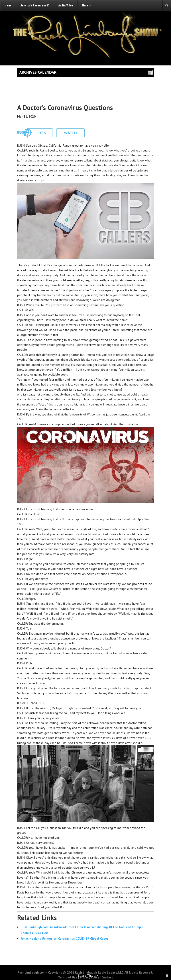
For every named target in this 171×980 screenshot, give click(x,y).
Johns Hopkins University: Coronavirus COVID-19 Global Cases (64, 939)
